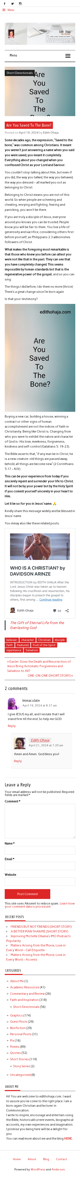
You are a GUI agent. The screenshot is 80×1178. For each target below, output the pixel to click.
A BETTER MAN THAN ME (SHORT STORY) (39, 931)
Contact (61, 1159)
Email (9, 859)
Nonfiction (18, 1028)
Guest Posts (18, 1021)
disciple (60, 640)
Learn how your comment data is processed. (40, 905)
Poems (14, 1047)
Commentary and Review (27, 994)
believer (11, 640)
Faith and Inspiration (24, 1000)
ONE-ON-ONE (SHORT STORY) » (50, 675)
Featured (23, 645)
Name (10, 843)
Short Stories (19, 1059)
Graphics (16, 1015)
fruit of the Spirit (44, 645)
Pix (12, 1040)
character (27, 640)
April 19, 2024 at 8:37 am (39, 705)
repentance (13, 650)
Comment (12, 801)
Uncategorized (20, 1075)
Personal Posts (20, 1034)
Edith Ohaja (51, 132)
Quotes (15, 1053)
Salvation (32, 650)
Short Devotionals (20, 73)
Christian (44, 640)
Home (17, 1159)
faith (9, 645)
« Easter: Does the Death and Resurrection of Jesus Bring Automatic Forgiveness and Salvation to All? (39, 666)
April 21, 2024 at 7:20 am (46, 745)
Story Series (21, 1066)
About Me (17, 981)
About (32, 1159)
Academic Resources (24, 987)
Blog (46, 1159)
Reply (12, 726)
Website (10, 874)
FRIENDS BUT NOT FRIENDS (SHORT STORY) (41, 927)
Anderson (58, 1169)
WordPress (38, 1169)
